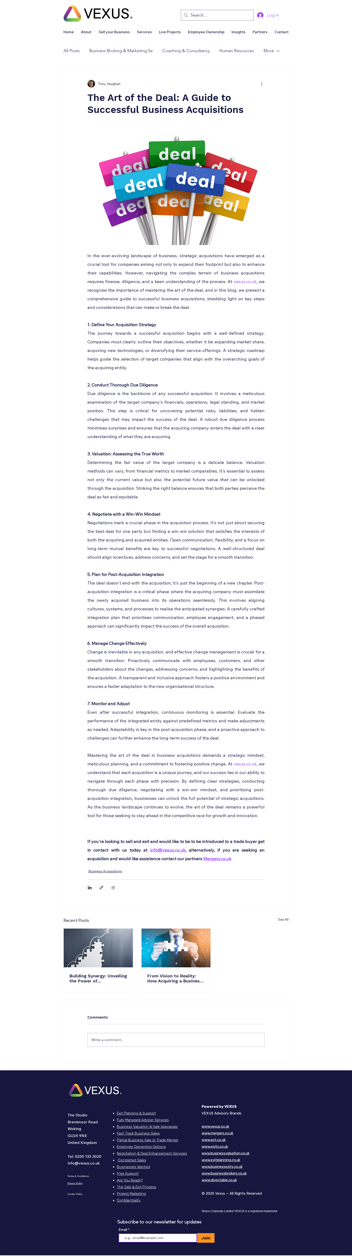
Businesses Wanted (133, 1167)
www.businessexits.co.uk (222, 1166)
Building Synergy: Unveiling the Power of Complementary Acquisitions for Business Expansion (98, 978)
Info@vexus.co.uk (84, 1163)
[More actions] (262, 84)
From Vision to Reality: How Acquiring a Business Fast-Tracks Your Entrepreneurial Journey (174, 978)
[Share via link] (101, 887)
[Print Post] (113, 887)
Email (123, 1229)
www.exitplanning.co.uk (221, 1160)
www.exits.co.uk (215, 1146)
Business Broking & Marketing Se (121, 50)
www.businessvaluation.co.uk (226, 1153)
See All (283, 919)
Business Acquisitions (105, 871)
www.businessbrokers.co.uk (224, 1173)
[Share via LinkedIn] (89, 887)
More (269, 50)
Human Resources (236, 50)
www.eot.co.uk (214, 1140)
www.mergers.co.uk (217, 1133)
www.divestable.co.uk (219, 1180)
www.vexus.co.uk (215, 1126)
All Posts (71, 50)
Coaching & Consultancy (186, 50)
